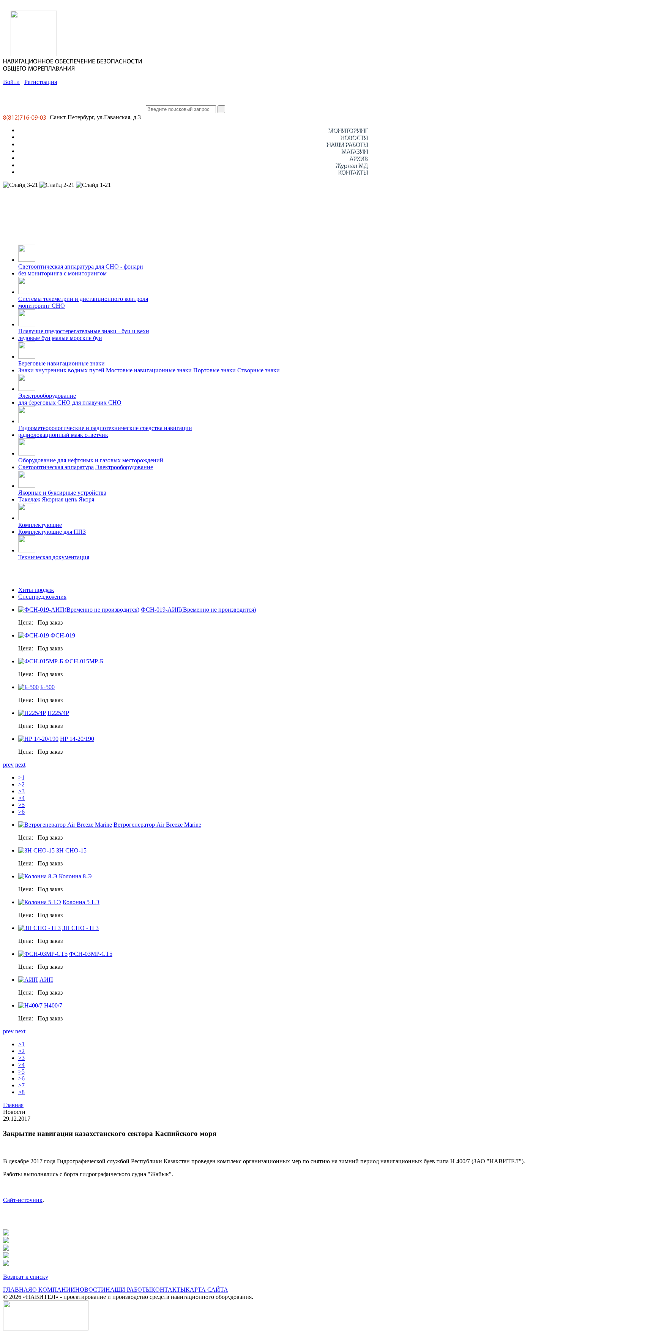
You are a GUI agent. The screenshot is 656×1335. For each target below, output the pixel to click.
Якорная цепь (59, 499)
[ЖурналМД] (351, 165)
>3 (21, 791)
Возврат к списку (25, 1276)
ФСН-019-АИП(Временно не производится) (198, 609)
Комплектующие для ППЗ (52, 531)
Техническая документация (53, 557)
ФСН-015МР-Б (84, 661)
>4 (21, 798)
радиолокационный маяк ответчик (63, 435)
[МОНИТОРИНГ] (347, 130)
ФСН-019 (62, 635)
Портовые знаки (214, 370)
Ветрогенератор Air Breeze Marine (157, 824)
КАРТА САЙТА (207, 1289)
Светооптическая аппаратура (56, 467)
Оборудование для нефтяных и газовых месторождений (90, 460)
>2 (21, 784)
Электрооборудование (47, 395)
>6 (21, 811)
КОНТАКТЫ (168, 1289)
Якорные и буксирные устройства (62, 492)
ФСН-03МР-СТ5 (90, 954)
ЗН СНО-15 (71, 850)
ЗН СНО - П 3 (80, 928)
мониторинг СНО (41, 305)
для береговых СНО (44, 402)
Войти (11, 82)
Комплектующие (40, 525)
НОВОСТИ (90, 1289)
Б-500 (47, 687)
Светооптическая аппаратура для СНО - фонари (80, 266)
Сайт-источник (23, 1200)
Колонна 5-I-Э (81, 902)
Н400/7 (53, 1005)
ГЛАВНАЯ (17, 1289)
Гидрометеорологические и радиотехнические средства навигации (105, 428)
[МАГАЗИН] (354, 151)
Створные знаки (258, 370)
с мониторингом (85, 273)
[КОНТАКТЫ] (352, 172)
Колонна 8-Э (75, 876)
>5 (21, 805)
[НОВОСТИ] (353, 137)
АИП (46, 979)
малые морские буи (77, 338)
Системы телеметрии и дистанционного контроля (83, 299)
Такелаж (29, 499)
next (20, 764)
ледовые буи (34, 338)
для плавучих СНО (96, 402)
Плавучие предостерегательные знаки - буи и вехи (83, 331)
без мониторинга (40, 273)
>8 (21, 1092)
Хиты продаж (36, 590)
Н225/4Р (58, 713)
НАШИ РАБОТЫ (128, 1289)
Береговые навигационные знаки (61, 363)
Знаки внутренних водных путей (61, 370)
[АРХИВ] (358, 158)
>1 (21, 777)
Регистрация (40, 82)
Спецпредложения (42, 596)
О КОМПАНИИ (53, 1289)
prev (8, 764)
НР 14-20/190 (77, 739)
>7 (21, 1085)
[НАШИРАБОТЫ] (346, 144)
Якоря (86, 499)
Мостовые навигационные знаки (149, 370)
